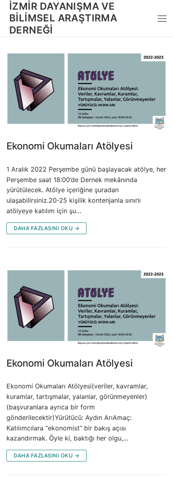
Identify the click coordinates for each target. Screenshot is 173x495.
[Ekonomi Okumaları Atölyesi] (86, 89)
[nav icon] (162, 18)
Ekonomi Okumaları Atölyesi (69, 146)
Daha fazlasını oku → (46, 228)
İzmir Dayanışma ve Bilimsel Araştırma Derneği (63, 18)
